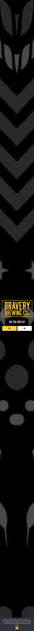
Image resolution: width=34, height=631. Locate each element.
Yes (9, 328)
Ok (17, 628)
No (24, 328)
